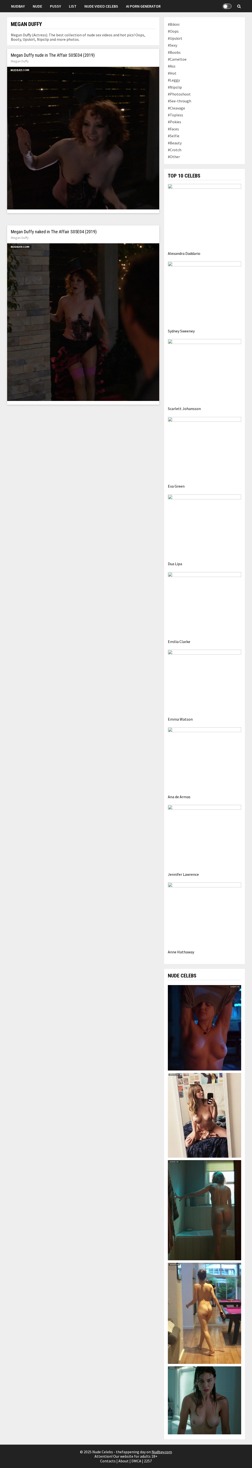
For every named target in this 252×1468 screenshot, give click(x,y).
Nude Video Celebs (101, 6)
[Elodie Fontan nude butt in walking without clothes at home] (204, 1312)
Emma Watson (180, 719)
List (73, 6)
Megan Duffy (20, 61)
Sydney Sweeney (181, 331)
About (123, 1460)
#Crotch (174, 149)
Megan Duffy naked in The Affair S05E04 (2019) (54, 231)
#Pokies (174, 121)
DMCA (136, 1460)
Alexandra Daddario (184, 253)
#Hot (172, 73)
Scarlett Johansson (184, 408)
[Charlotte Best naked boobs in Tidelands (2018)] (204, 1400)
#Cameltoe (177, 59)
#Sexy (172, 45)
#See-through (179, 100)
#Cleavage (176, 108)
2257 (148, 1460)
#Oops (173, 31)
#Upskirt (175, 38)
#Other (174, 156)
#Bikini (173, 24)
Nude (37, 6)
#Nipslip (175, 87)
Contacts (108, 1460)
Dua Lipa (175, 563)
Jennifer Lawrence (183, 874)
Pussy (55, 6)
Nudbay (18, 6)
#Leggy (174, 80)
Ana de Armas (179, 796)
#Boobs (174, 52)
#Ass (171, 66)
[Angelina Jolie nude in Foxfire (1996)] (204, 1027)
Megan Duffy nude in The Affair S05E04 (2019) (53, 55)
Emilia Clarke (179, 641)
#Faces (173, 128)
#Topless (175, 114)
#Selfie (173, 135)
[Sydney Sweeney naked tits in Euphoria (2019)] (204, 1114)
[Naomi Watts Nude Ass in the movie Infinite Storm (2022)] (204, 1209)
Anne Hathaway (181, 951)
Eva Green (176, 486)
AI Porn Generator (143, 6)
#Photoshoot (179, 94)
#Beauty (175, 142)
